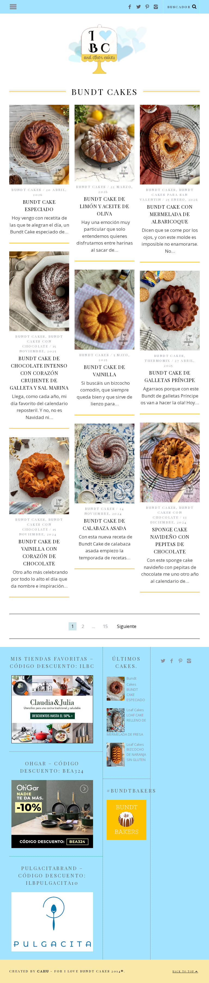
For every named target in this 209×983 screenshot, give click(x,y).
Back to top (184, 971)
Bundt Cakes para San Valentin (167, 194)
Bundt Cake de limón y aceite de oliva (104, 206)
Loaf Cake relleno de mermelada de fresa (126, 725)
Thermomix (157, 360)
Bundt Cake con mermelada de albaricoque (170, 214)
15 (105, 626)
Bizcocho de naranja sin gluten (136, 754)
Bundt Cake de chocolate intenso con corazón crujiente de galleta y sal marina (39, 373)
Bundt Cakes (26, 189)
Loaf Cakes (135, 710)
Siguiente (126, 626)
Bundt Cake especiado (136, 694)
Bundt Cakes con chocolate (42, 341)
